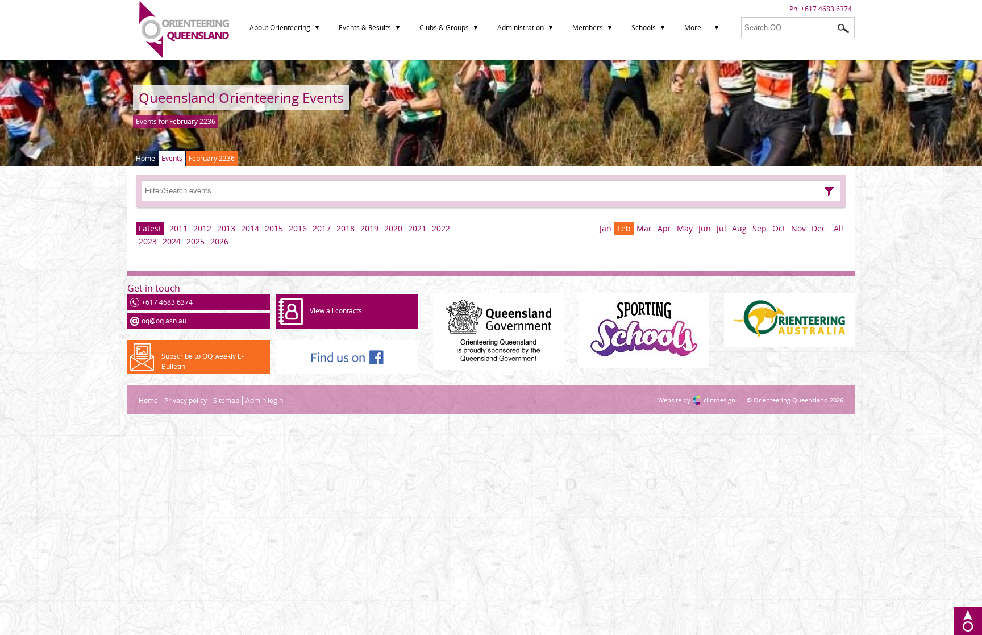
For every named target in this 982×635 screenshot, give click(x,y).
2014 (250, 228)
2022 (441, 228)
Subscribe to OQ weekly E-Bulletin (202, 361)
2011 (178, 228)
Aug (739, 228)
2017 (322, 228)
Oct (778, 228)
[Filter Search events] (829, 191)
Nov (798, 228)
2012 (202, 228)
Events (171, 158)
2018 (345, 228)
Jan (605, 228)
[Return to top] (968, 621)
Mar (644, 228)
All (838, 228)
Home (145, 158)
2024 (172, 241)
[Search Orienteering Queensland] (843, 28)
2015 (274, 228)
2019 (369, 228)
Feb (624, 228)
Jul (721, 228)
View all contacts (336, 311)
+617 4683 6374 (826, 9)
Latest (150, 228)
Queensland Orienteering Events (241, 97)
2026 (219, 241)
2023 (148, 241)
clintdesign (708, 400)
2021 (417, 228)
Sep (759, 228)
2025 (195, 241)
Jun (704, 228)
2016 (298, 228)
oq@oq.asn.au (164, 321)
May (685, 228)
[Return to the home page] (184, 55)
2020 (393, 228)
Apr (664, 228)
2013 (226, 228)
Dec (819, 228)
